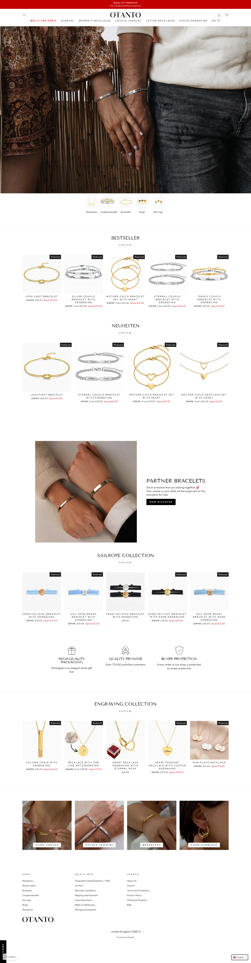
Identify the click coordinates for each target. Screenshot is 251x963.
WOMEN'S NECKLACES (95, 20)
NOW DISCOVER (160, 502)
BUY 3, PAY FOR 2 (43, 20)
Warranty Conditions (85, 890)
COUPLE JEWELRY (128, 20)
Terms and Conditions (138, 890)
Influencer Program (137, 900)
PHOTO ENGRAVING (193, 20)
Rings (25, 904)
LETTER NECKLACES (160, 20)
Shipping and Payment (86, 895)
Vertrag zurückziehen (85, 909)
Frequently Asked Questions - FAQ (92, 880)
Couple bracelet (30, 895)
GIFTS (216, 20)
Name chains (29, 885)
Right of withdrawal (85, 904)
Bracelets (27, 890)
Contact (79, 885)
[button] (240, 957)
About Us (132, 880)
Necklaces (27, 880)
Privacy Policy (134, 895)
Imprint (131, 885)
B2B (129, 904)
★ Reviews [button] (3, 951)
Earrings (26, 900)
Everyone (125, 245)
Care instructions (83, 900)
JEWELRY (67, 20)
